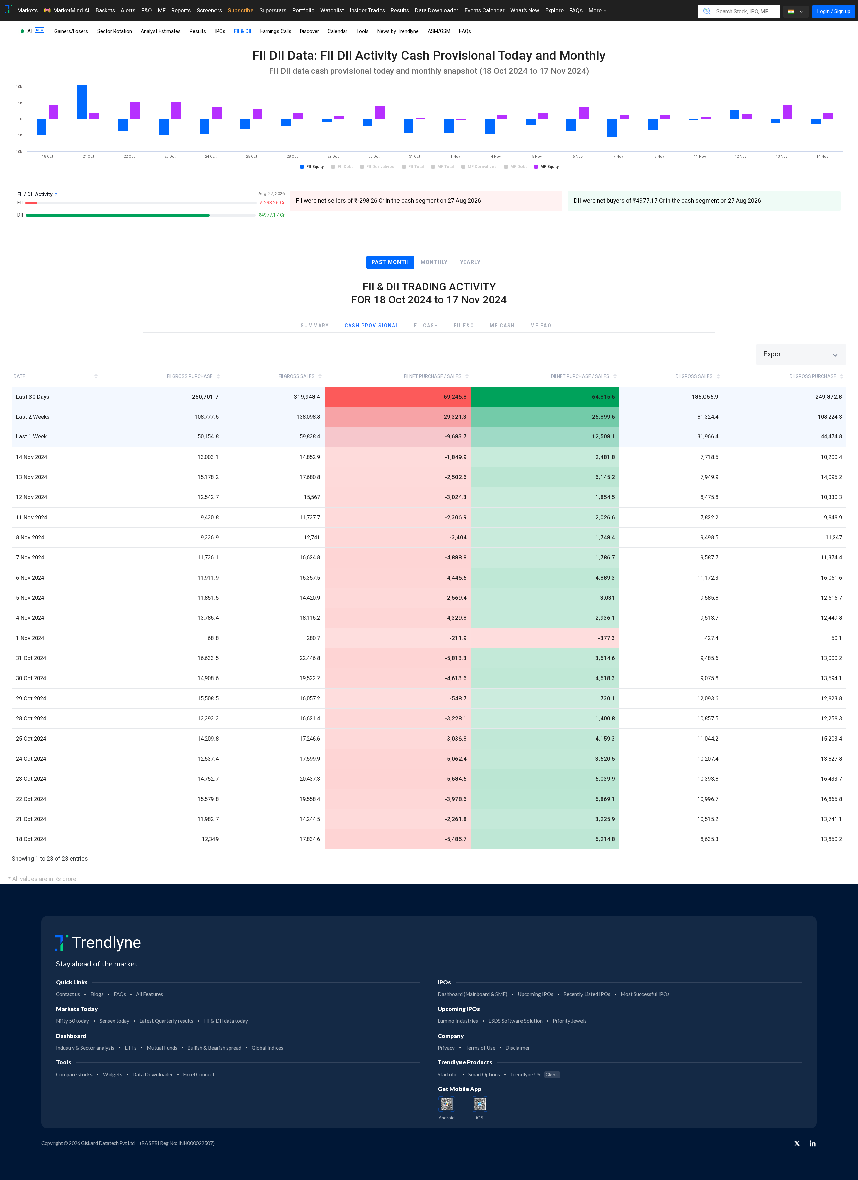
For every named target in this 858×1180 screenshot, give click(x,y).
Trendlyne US (534, 1074)
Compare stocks (74, 1074)
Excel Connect (199, 1074)
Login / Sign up (833, 11)
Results (400, 10)
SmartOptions (484, 1074)
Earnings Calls (275, 31)
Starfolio (448, 1074)
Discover (309, 31)
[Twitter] (797, 1144)
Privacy (446, 1048)
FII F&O (464, 325)
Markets (27, 10)
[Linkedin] (813, 1143)
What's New (524, 10)
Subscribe (240, 10)
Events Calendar (485, 10)
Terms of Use (480, 1048)
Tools (362, 31)
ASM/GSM (439, 31)
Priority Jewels (570, 1021)
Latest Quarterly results (166, 1021)
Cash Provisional (372, 325)
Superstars (272, 10)
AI (30, 31)
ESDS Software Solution (515, 1021)
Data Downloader (436, 10)
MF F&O (541, 325)
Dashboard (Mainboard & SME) (472, 994)
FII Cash (426, 325)
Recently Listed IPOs (586, 994)
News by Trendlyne (398, 31)
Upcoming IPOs (535, 994)
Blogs (97, 994)
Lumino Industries (458, 1021)
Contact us (68, 994)
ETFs (131, 1048)
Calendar (337, 31)
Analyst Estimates (161, 31)
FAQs (576, 10)
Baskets (105, 10)
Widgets (112, 1074)
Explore (554, 10)
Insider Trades (367, 10)
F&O (146, 10)
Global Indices (267, 1048)
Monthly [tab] (434, 262)
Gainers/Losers (71, 31)
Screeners (209, 10)
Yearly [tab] (470, 262)
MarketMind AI (71, 10)
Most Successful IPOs (645, 994)
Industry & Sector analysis (85, 1048)
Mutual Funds (162, 1048)
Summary (315, 325)
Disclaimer (517, 1048)
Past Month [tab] (390, 262)
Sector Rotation (114, 31)
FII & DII (242, 31)
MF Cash (502, 325)
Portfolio (303, 10)
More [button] (596, 10)
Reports (181, 10)
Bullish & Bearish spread (214, 1048)
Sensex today (114, 1021)
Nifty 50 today (72, 1021)
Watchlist (332, 10)
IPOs (220, 31)
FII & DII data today (225, 1021)
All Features (149, 994)
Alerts (128, 10)
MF (162, 10)
